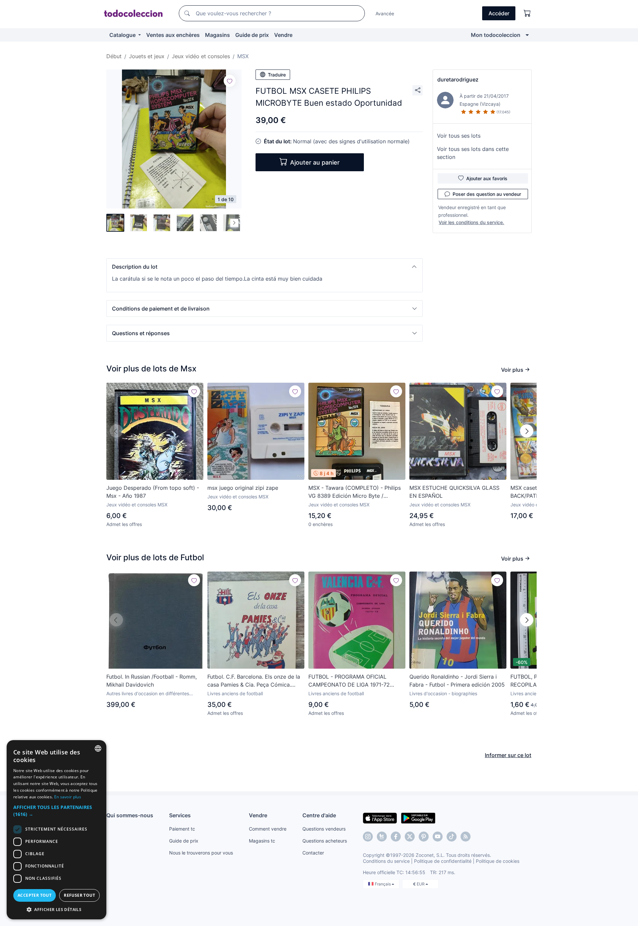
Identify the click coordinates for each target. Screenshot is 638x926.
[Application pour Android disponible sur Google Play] (418, 817)
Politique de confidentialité (443, 861)
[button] (264, 267)
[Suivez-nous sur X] (410, 837)
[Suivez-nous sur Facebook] (396, 837)
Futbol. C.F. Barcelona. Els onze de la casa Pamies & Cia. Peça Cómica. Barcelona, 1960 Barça (253, 681)
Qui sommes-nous (129, 815)
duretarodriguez (457, 79)
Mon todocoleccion (495, 35)
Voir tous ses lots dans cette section (473, 153)
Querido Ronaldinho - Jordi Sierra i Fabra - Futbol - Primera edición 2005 (457, 680)
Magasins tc (262, 841)
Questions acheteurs (324, 841)
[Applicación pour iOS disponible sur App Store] (380, 817)
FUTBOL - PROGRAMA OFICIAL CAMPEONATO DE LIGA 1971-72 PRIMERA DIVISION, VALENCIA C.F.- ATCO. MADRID (353, 681)
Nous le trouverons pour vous (201, 853)
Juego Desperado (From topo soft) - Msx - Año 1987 (152, 491)
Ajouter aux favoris (486, 178)
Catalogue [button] (123, 35)
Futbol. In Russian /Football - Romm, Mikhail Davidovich (151, 680)
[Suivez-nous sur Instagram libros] (382, 837)
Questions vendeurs (324, 829)
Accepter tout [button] (35, 895)
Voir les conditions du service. (471, 222)
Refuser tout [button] (79, 895)
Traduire (277, 74)
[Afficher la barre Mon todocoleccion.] (527, 35)
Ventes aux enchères (173, 35)
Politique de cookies (497, 861)
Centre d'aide (319, 815)
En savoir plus (67, 797)
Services (180, 815)
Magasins (217, 35)
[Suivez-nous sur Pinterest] (424, 837)
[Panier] (527, 13)
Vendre (283, 35)
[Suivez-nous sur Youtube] (438, 837)
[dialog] (56, 829)
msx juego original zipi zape (242, 487)
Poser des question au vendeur (487, 194)
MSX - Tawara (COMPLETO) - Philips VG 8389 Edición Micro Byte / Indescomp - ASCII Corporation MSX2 (356, 492)
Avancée (384, 13)
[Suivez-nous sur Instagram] (368, 837)
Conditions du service (386, 861)
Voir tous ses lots (458, 135)
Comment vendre (267, 829)
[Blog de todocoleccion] (466, 837)
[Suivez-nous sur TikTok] (452, 837)
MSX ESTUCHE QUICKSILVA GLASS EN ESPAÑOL (454, 491)
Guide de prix (252, 35)
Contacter (313, 853)
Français (383, 883)
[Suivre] (230, 81)
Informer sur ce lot (508, 755)
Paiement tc (182, 829)
